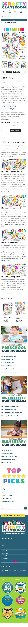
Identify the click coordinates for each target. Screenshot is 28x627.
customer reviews (11, 74)
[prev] (24, 72)
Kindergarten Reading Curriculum (13, 416)
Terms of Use (5, 558)
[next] (26, 72)
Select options (10, 304)
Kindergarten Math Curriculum (11, 412)
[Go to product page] (8, 309)
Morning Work (7, 498)
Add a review (21, 74)
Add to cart (16, 130)
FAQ (3, 545)
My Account (4, 543)
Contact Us (4, 550)
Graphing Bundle (7, 453)
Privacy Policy (5, 553)
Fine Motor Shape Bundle (9, 108)
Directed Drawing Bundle (9, 456)
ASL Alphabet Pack (7, 369)
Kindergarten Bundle (8, 409)
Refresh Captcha (5, 119)
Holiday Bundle (8, 495)
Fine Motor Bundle (7, 362)
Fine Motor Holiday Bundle (10, 109)
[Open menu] (14, 20)
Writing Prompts (8, 501)
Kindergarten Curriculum (10, 406)
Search (3, 506)
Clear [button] (14, 125)
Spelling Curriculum (8, 459)
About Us (4, 548)
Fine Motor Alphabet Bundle (10, 105)
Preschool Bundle (7, 359)
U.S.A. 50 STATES (6, 450)
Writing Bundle (6, 463)
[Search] (25, 508)
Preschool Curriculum (8, 356)
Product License (5, 122)
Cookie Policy (5, 555)
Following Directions (8, 366)
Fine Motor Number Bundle (10, 106)
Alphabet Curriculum (10, 489)
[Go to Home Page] (1, 22)
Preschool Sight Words (9, 372)
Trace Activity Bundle (10, 492)
